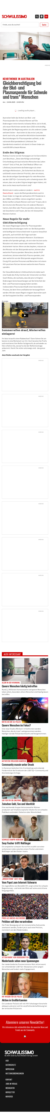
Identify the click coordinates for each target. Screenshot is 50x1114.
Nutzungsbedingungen (15, 1073)
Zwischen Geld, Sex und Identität (18, 804)
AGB (7, 1060)
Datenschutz (11, 1065)
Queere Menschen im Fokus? (16, 725)
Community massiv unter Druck (18, 764)
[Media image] (25, 671)
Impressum (10, 1069)
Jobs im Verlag (11, 1083)
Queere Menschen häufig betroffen (19, 686)
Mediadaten (10, 1088)
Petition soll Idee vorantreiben (17, 921)
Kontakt (9, 1079)
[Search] (37, 16)
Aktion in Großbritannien (14, 1000)
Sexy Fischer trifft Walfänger (16, 843)
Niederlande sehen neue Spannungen (20, 961)
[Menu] (46, 16)
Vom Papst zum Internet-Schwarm (19, 882)
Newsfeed (9, 1096)
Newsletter (10, 1092)
